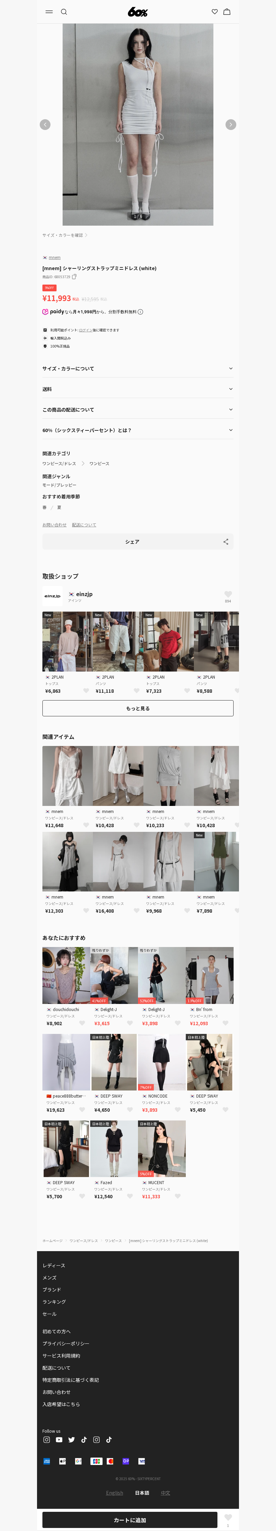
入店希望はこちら (61, 1404)
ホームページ (52, 1240)
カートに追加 (130, 1520)
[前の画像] (45, 124)
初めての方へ (56, 1331)
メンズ (49, 1277)
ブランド (51, 1289)
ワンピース (99, 463)
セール (49, 1313)
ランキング (54, 1301)
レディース (53, 1265)
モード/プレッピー (59, 485)
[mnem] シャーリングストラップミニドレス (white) (168, 1240)
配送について (84, 524)
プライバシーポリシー (66, 1343)
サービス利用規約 (61, 1355)
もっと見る (138, 708)
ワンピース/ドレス (59, 463)
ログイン (86, 329)
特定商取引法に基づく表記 (70, 1379)
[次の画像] (231, 124)
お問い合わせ (54, 524)
